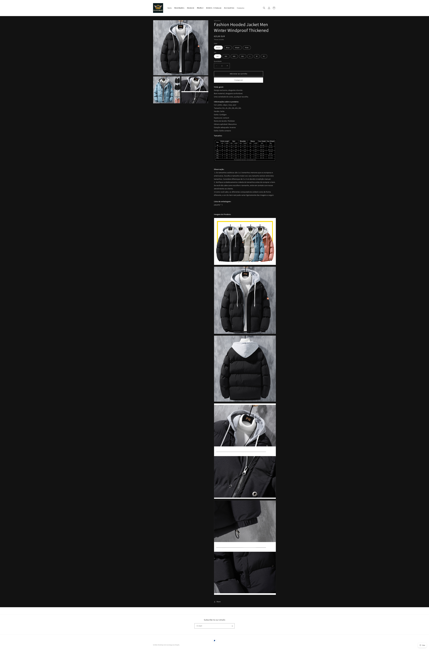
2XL (217, 56)
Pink (246, 47)
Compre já (238, 80)
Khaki (237, 47)
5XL (242, 56)
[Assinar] (232, 626)
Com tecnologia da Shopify (172, 645)
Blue (228, 47)
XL (264, 56)
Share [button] (219, 602)
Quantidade (218, 61)
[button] (264, 7)
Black (218, 47)
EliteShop (160, 645)
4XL (234, 56)
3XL (226, 56)
